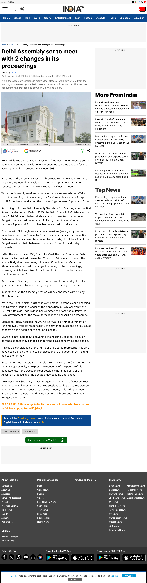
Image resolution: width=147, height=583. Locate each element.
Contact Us (6, 485)
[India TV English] (73, 9)
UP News (113, 514)
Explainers (42, 514)
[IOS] (133, 2)
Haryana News (116, 494)
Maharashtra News (136, 485)
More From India (116, 95)
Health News (43, 522)
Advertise (5, 494)
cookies (114, 576)
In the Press (6, 502)
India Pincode (7, 540)
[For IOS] (134, 557)
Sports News (43, 506)
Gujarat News (115, 522)
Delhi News (114, 490)
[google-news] (40, 557)
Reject (75, 579)
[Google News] (10, 151)
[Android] (136, 2)
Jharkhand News (117, 498)
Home (6, 17)
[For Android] (108, 557)
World (37, 17)
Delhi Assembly (11, 431)
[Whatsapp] (82, 151)
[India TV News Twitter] (142, 2)
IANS (14, 72)
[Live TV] (142, 9)
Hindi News (6, 510)
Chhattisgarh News (118, 518)
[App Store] (82, 557)
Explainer (139, 17)
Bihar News (114, 485)
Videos (17, 17)
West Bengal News (136, 498)
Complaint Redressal (11, 498)
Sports (48, 17)
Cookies (14, 576)
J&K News (114, 526)
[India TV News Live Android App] (57, 557)
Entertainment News (46, 502)
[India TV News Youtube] (145, 2)
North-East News (117, 506)
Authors (5, 518)
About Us (5, 490)
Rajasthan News (134, 490)
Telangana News (135, 494)
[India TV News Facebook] (139, 2)
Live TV (4, 514)
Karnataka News (117, 530)
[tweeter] (11, 557)
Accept (129, 576)
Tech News (42, 510)
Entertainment (63, 17)
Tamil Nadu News (117, 510)
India (27, 17)
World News (43, 490)
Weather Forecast (9, 536)
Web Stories (7, 522)
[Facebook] (4, 557)
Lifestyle (100, 17)
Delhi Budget (29, 431)
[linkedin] (33, 557)
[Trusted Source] (32, 151)
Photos (88, 17)
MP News (113, 502)
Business (125, 17)
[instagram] (19, 557)
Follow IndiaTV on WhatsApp (43, 440)
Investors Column (9, 506)
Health (112, 17)
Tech (77, 17)
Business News (44, 518)
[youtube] (26, 557)
